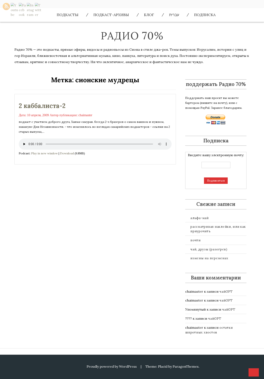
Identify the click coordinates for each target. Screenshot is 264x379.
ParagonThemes (186, 366)
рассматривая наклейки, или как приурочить (218, 229)
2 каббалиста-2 (42, 106)
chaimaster (85, 115)
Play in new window (44, 153)
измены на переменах (209, 258)
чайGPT (226, 291)
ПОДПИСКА (205, 14)
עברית (174, 14)
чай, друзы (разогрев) (208, 249)
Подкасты (67, 14)
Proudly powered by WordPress (112, 366)
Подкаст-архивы (111, 14)
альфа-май (199, 218)
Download (67, 153)
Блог (149, 14)
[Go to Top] (254, 372)
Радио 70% (132, 35)
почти (195, 240)
